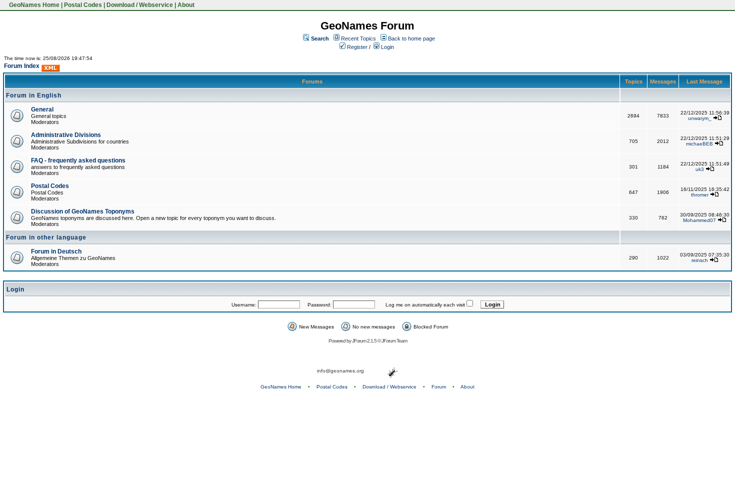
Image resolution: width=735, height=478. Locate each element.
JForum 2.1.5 (365, 341)
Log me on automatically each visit (425, 305)
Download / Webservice (139, 5)
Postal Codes (83, 5)
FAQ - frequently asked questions (78, 160)
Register (357, 47)
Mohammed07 (699, 220)
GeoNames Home (34, 5)
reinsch (700, 260)
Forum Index (22, 66)
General (42, 109)
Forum (439, 387)
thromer (699, 195)
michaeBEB (699, 143)
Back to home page (411, 39)
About (186, 5)
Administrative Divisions (66, 135)
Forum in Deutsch (56, 251)
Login (387, 47)
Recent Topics (358, 39)
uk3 (700, 169)
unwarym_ (700, 118)
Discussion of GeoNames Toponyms (82, 211)
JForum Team (394, 341)
